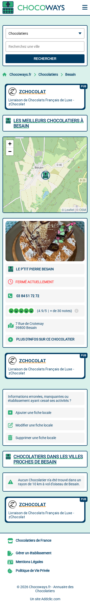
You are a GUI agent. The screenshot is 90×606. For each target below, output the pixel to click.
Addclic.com (50, 599)
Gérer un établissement (34, 553)
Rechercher (45, 59)
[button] (45, 175)
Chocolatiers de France (33, 540)
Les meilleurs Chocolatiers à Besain (49, 123)
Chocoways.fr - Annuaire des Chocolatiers (51, 589)
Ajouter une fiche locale (33, 413)
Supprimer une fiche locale (36, 438)
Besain (70, 74)
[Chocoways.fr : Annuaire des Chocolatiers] (33, 7)
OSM (82, 209)
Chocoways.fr (20, 74)
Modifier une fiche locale (34, 425)
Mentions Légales (29, 562)
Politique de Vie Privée (33, 571)
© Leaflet (68, 209)
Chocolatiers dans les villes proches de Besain (48, 459)
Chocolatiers (48, 74)
